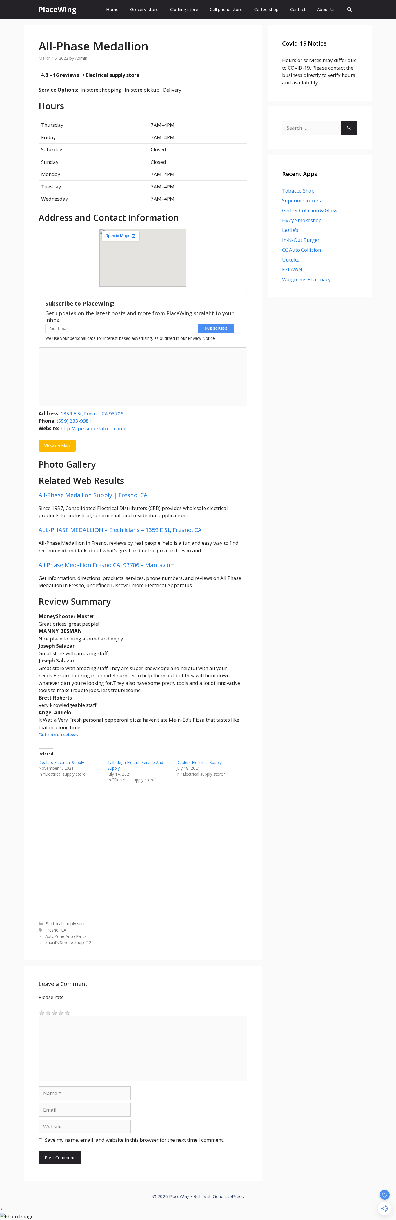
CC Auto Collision (301, 249)
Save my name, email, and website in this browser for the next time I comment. (134, 1140)
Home (112, 9)
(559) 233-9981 (74, 420)
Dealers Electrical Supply (61, 762)
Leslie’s (290, 230)
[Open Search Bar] (349, 9)
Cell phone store (226, 9)
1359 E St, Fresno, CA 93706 (92, 413)
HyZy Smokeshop (302, 220)
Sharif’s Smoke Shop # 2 (68, 942)
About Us (326, 9)
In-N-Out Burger (300, 240)
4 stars (61, 1012)
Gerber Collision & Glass (309, 210)
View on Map (57, 446)
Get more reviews (58, 734)
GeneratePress (228, 1196)
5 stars (67, 1012)
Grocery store (144, 9)
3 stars (54, 1012)
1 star (42, 1012)
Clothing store (184, 9)
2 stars (48, 1012)
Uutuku (291, 259)
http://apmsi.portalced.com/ (93, 428)
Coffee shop (266, 9)
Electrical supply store (66, 923)
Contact (298, 9)
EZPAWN (292, 269)
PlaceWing (58, 9)
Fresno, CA (55, 930)
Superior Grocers (301, 200)
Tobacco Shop (298, 190)
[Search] (349, 128)
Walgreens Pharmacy (306, 279)
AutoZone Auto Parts (65, 936)
